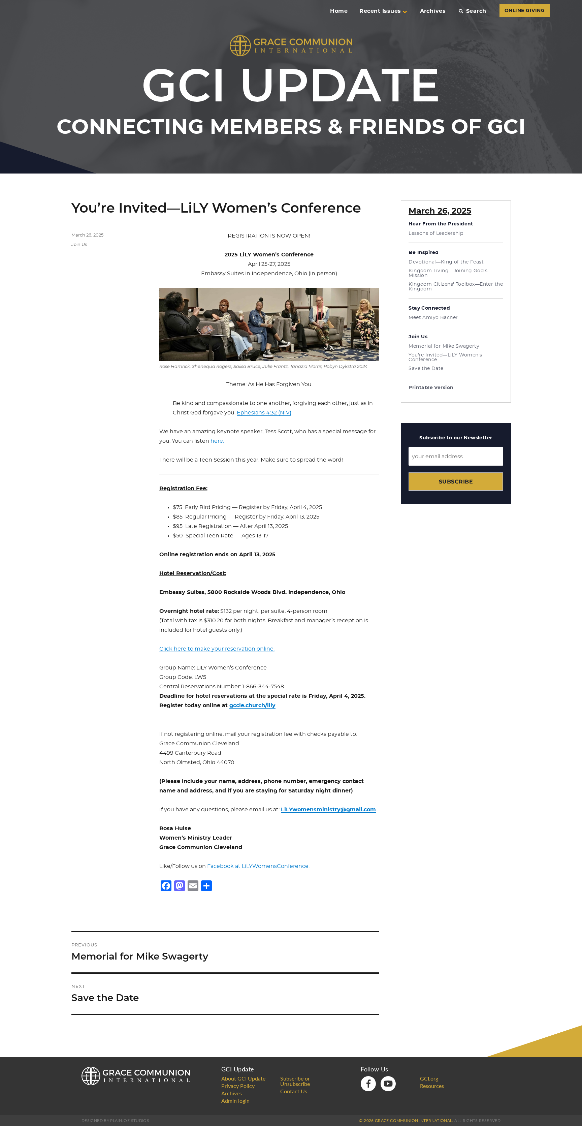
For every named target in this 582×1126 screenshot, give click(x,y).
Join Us (79, 245)
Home (339, 11)
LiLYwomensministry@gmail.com (328, 809)
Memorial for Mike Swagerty (444, 346)
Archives (433, 11)
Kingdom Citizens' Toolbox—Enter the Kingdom (456, 286)
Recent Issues (380, 11)
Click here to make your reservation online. (216, 649)
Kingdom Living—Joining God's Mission (448, 273)
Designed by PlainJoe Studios (115, 1121)
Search (476, 11)
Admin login (235, 1101)
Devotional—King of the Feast (446, 262)
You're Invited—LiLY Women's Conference (445, 357)
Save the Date (426, 368)
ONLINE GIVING (525, 10)
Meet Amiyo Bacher (433, 317)
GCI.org (429, 1079)
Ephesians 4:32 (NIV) (264, 412)
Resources (432, 1086)
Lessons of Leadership (436, 233)
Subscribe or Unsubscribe (295, 1081)
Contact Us (293, 1091)
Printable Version (431, 387)
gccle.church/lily (252, 705)
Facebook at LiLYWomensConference (258, 866)
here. (217, 441)
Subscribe (456, 481)
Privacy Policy (238, 1086)
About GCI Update (243, 1079)
